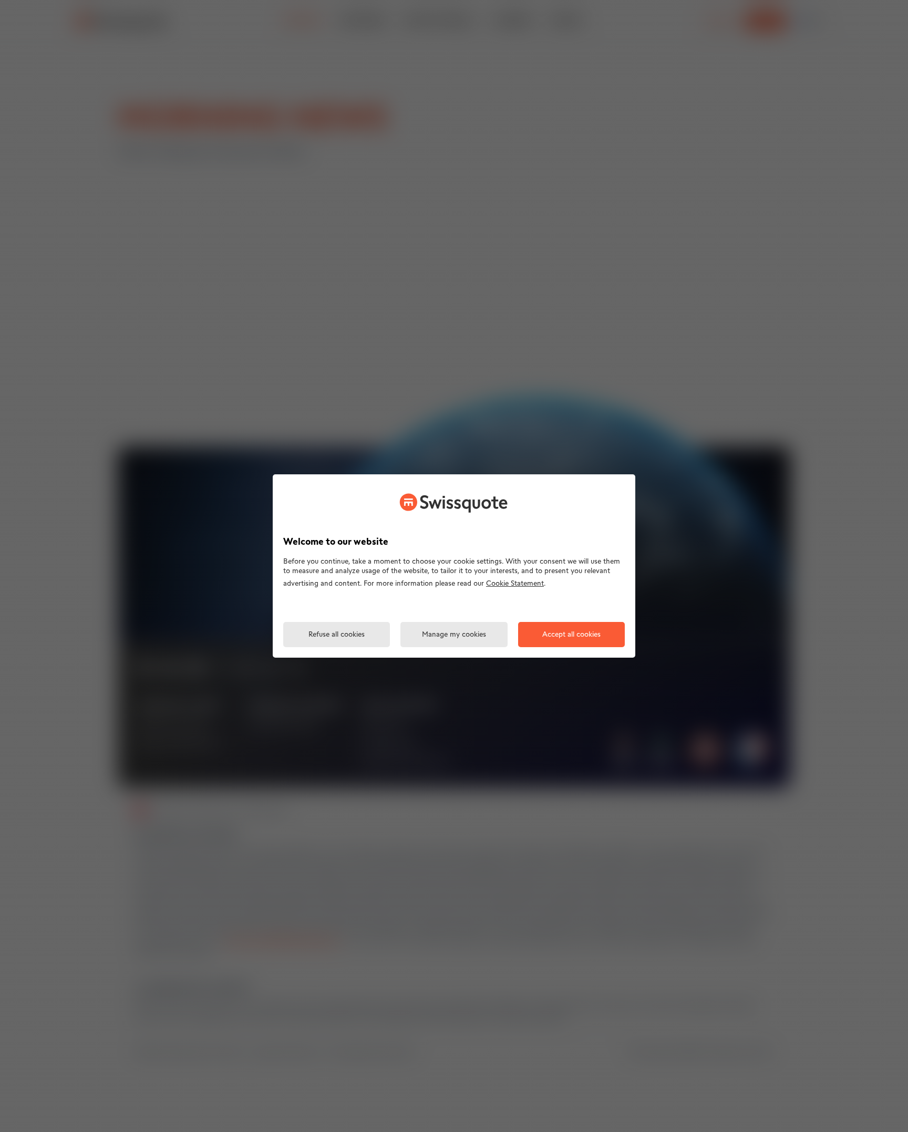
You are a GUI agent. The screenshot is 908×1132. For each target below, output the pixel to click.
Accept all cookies (571, 635)
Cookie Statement (515, 584)
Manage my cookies (454, 635)
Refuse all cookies (336, 635)
